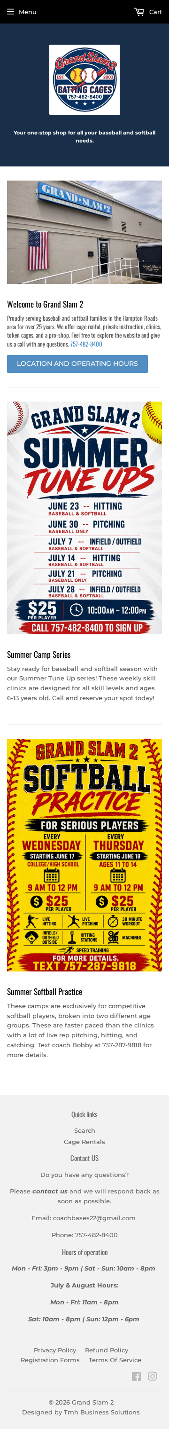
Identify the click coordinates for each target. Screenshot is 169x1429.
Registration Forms (50, 1360)
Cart (154, 12)
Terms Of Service (115, 1360)
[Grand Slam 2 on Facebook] (136, 1378)
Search (84, 1130)
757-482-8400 (86, 343)
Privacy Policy (55, 1350)
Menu (28, 12)
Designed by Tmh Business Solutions (81, 1412)
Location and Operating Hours (77, 363)
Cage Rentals (84, 1141)
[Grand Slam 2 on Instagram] (152, 1378)
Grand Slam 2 (93, 1402)
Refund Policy (106, 1350)
